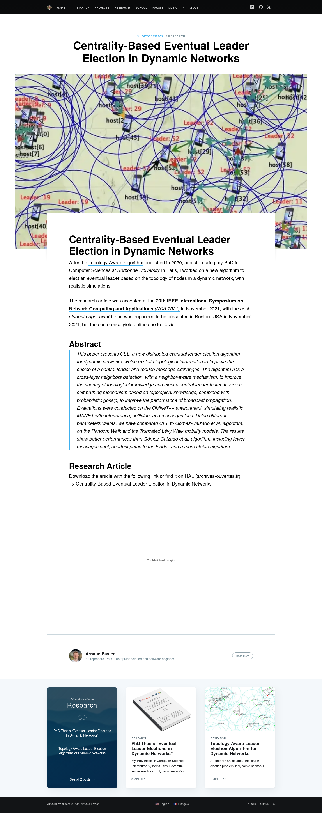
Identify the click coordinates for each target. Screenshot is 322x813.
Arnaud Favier (100, 653)
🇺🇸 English (162, 804)
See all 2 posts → (82, 779)
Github (264, 804)
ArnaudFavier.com (58, 804)
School (141, 7)
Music (172, 7)
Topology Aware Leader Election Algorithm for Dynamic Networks (82, 750)
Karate (157, 7)
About (193, 7)
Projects (102, 7)
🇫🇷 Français (181, 804)
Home (61, 7)
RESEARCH (176, 36)
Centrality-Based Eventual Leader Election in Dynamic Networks (144, 483)
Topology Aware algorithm (115, 262)
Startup (83, 7)
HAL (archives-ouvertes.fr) (212, 475)
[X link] (270, 7)
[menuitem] (61, 7)
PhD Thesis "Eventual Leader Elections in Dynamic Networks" (82, 733)
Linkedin (250, 804)
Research (122, 7)
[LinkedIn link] (252, 7)
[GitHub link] (261, 7)
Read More (242, 656)
